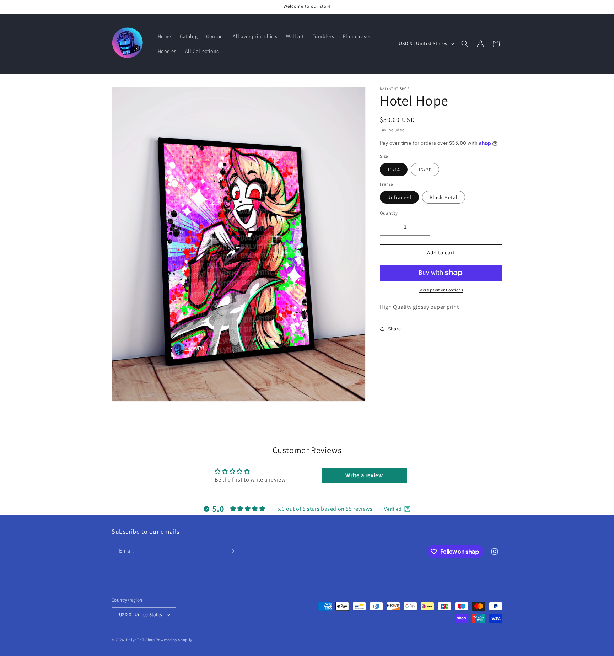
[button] (465, 44)
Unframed (399, 197)
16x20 (425, 169)
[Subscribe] (231, 551)
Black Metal (444, 197)
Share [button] (394, 329)
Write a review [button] (364, 475)
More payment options (441, 289)
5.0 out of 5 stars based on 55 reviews (325, 508)
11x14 (393, 169)
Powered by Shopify (174, 639)
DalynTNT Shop (140, 639)
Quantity (389, 213)
